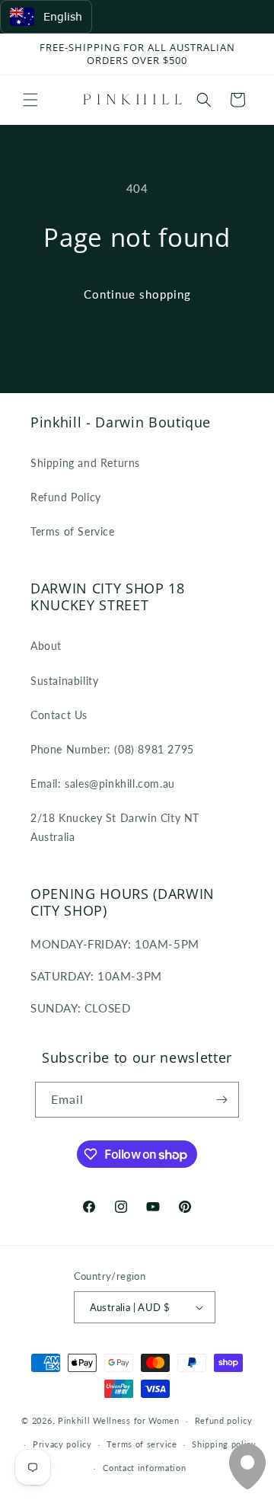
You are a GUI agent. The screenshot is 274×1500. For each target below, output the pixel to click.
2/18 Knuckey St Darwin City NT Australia (114, 827)
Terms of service (142, 1444)
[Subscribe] (221, 1100)
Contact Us (59, 714)
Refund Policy (65, 497)
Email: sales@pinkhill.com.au (102, 783)
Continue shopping (137, 294)
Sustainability (64, 680)
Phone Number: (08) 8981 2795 (112, 749)
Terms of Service (72, 531)
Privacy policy (62, 1444)
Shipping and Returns (85, 462)
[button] (30, 100)
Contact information (144, 1468)
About (46, 645)
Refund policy (224, 1420)
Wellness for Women (136, 1420)
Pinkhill (74, 1420)
